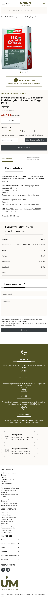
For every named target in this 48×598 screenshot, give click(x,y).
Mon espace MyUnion (8, 526)
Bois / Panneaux (6, 484)
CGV (2, 596)
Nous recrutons (6, 530)
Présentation (7, 159)
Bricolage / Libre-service (9, 503)
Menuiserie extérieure (8, 486)
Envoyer (24, 330)
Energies (4, 501)
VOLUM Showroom (7, 513)
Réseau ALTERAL (7, 519)
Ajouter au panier (24, 148)
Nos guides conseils (8, 528)
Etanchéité (4, 477)
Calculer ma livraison (37, 140)
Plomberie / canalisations (9, 499)
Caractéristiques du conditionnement (33, 159)
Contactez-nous (6, 532)
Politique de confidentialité (38, 594)
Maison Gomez (6, 515)
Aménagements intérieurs (10, 488)
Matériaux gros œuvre (8, 473)
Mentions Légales (25, 594)
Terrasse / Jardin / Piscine (9, 505)
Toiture (3, 475)
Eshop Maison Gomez (8, 517)
